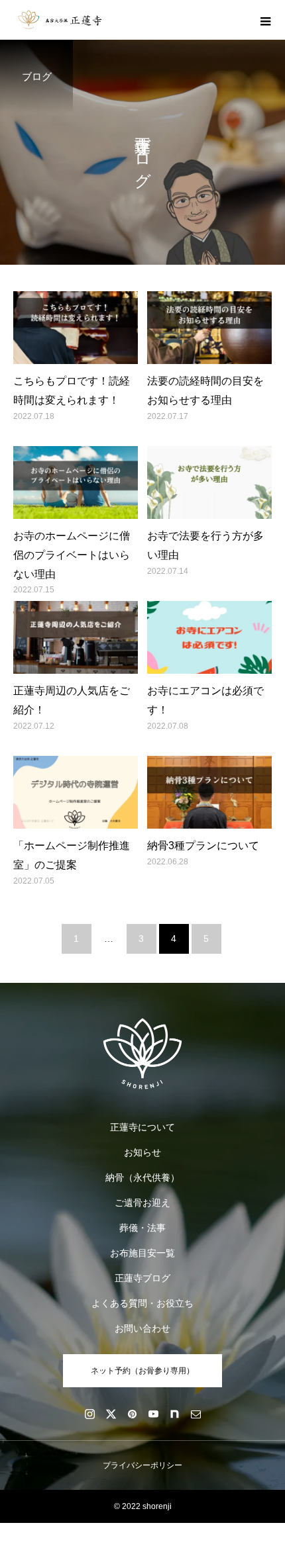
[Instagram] (89, 1413)
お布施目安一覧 (142, 1253)
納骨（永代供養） (142, 1177)
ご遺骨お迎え (142, 1202)
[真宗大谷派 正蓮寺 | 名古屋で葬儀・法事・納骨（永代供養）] (142, 1053)
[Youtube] (153, 1413)
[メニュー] (265, 20)
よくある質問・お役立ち (142, 1303)
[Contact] (195, 1413)
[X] (110, 1413)
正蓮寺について (142, 1127)
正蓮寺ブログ (142, 1278)
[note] (174, 1413)
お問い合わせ (142, 1328)
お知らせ (142, 1152)
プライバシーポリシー (142, 1465)
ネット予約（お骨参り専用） (142, 1370)
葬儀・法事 (142, 1227)
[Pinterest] (132, 1413)
